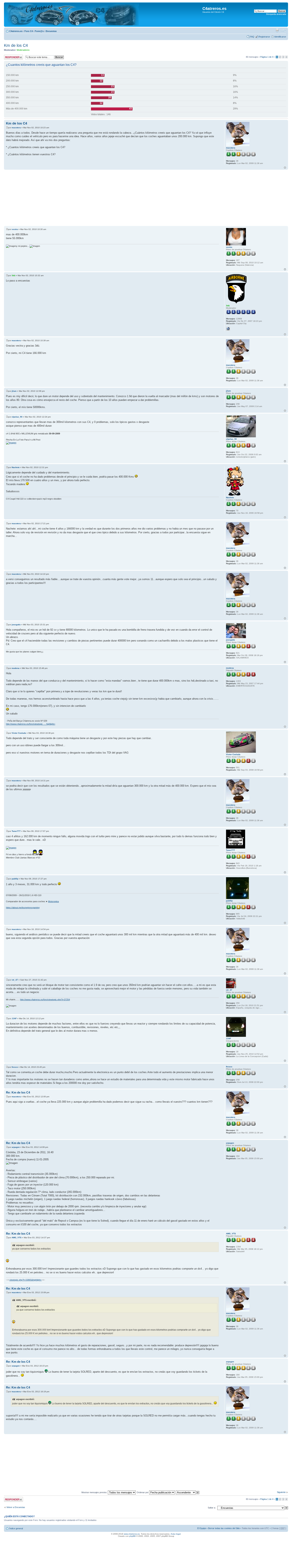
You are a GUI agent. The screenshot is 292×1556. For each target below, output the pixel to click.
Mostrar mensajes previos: (94, 1492)
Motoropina (53, 901)
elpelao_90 (17, 417)
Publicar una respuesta (10, 57)
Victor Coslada (19, 733)
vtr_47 (15, 980)
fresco (15, 1067)
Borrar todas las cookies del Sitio (224, 1528)
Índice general (16, 1528)
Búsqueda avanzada (276, 14)
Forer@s (39, 31)
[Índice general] (72, 14)
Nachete (16, 467)
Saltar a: (212, 1507)
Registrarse (264, 36)
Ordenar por (143, 1492)
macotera (16, 127)
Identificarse (280, 36)
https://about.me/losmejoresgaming (23, 907)
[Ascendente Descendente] (188, 1492)
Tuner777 (16, 831)
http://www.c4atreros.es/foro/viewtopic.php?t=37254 (45, 999)
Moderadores (23, 50)
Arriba (285, 168)
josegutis (16, 624)
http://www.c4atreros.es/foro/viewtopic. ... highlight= (30, 724)
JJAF (14, 1018)
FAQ (252, 36)
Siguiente (281, 1492)
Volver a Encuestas (15, 1507)
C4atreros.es (15, 31)
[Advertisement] (123, 198)
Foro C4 (28, 31)
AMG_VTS (16, 1237)
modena (15, 668)
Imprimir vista (277, 30)
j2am (14, 391)
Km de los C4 (16, 45)
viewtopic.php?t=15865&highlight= (25, 1280)
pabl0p (15, 879)
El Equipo (201, 1528)
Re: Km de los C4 (18, 1092)
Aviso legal (176, 1534)
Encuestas (51, 31)
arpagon (16, 1147)
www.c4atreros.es (132, 1534)
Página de (266, 57)
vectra (15, 229)
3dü (13, 275)
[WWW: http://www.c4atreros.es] (228, 329)
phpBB (132, 1536)
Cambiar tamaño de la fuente (283, 30)
